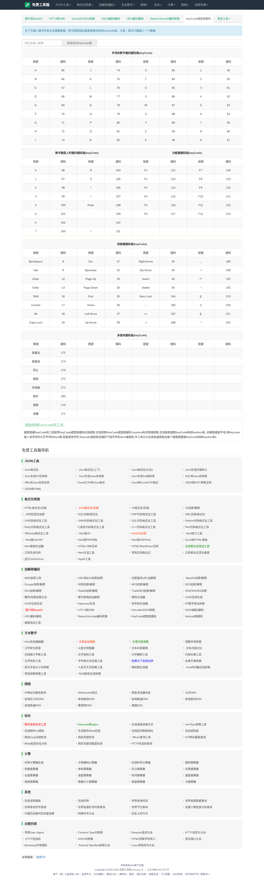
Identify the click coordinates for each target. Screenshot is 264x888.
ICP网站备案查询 (195, 737)
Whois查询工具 (141, 737)
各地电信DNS (86, 699)
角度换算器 (31, 781)
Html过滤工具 (86, 552)
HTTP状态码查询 (142, 743)
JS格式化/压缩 (140, 507)
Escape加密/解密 (35, 584)
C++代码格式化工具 (144, 527)
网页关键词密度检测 (90, 743)
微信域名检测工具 (35, 724)
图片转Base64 (33, 18)
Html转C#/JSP (34, 539)
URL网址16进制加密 (90, 577)
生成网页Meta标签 (89, 730)
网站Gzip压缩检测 (35, 737)
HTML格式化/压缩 (35, 507)
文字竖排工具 (86, 654)
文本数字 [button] (127, 4)
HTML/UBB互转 (87, 546)
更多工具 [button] (222, 18)
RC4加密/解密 (33, 590)
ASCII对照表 (85, 838)
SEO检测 (177, 874)
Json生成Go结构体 (143, 476)
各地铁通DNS (33, 705)
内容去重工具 (193, 654)
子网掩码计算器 (87, 762)
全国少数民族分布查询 (198, 807)
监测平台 (86, 874)
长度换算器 (31, 775)
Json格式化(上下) (89, 469)
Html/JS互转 (139, 533)
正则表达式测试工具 (197, 546)
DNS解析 (99, 874)
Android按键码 (194, 616)
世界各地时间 (140, 800)
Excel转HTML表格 (196, 539)
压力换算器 (138, 768)
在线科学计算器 (141, 762)
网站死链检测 (86, 737)
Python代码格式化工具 (199, 520)
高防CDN (111, 874)
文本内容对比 (193, 648)
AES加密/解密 (140, 584)
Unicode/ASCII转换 (83, 18)
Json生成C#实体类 (36, 476)
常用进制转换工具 (35, 673)
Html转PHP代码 (87, 539)
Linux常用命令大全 (143, 845)
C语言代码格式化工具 (91, 527)
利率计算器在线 (34, 762)
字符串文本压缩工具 (90, 660)
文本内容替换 (140, 648)
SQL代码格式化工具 (144, 520)
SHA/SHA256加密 (196, 590)
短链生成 (153, 874)
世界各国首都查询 (196, 800)
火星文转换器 (86, 648)
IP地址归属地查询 (35, 692)
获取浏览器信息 (141, 692)
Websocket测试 (87, 692)
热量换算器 (31, 768)
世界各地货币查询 (35, 807)
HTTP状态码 (33, 838)
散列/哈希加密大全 (36, 597)
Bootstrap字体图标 (36, 845)
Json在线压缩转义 (196, 469)
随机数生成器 (140, 667)
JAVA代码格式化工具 (90, 520)
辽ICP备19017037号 (158, 869)
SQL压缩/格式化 (88, 514)
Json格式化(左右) (142, 469)
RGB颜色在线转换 (89, 673)
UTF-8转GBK (57, 18)
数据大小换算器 (87, 781)
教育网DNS (85, 705)
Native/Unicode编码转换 (165, 18)
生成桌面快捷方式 (142, 724)
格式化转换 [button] (84, 4)
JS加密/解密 (192, 507)
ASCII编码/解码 (110, 18)
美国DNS (137, 705)
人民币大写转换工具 (90, 667)
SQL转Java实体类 (196, 476)
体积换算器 (85, 768)
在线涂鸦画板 (33, 800)
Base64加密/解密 (196, 577)
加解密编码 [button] (106, 4)
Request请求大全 (142, 832)
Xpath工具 (84, 558)
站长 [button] (157, 4)
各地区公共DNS (34, 699)
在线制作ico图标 (34, 730)
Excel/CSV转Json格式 (91, 482)
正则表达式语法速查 (197, 552)
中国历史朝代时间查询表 (39, 813)
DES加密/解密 (193, 584)
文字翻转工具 (140, 654)
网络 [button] (143, 4)
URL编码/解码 (135, 18)
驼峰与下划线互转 (142, 660)
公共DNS (190, 692)
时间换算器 (138, 775)
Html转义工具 (193, 533)
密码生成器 (138, 597)
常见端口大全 (193, 838)
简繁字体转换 (193, 641)
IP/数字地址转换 (195, 603)
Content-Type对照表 (90, 832)
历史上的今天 (140, 813)
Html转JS (84, 533)
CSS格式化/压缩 (88, 507)
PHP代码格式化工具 (144, 514)
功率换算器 (192, 768)
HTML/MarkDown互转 (145, 546)
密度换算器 (138, 781)
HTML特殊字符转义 (143, 838)
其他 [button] (184, 4)
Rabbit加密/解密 (88, 590)
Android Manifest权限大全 (94, 845)
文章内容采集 (140, 641)
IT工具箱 (165, 874)
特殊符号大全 (86, 813)
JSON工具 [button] (62, 4)
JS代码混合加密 (35, 514)
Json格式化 (31, 469)
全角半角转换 (193, 660)
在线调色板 (192, 730)
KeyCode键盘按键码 (198, 18)
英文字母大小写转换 (37, 667)
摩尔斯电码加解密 (89, 597)
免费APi (41, 857)
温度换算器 (85, 775)
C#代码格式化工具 (36, 520)
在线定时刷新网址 (142, 730)
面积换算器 (192, 762)
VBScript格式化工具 (37, 533)
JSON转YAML (33, 488)
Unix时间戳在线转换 (197, 667)
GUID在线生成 (33, 603)
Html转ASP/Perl (141, 539)
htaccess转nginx (88, 724)
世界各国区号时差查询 (91, 807)
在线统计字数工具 (35, 654)
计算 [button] (170, 4)
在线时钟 (83, 800)
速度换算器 (192, 775)
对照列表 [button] (200, 4)
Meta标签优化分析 (36, 743)
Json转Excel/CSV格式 (145, 482)
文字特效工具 (33, 660)
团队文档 (141, 874)
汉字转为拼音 (33, 648)
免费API (204, 874)
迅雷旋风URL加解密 (144, 577)
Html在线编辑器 (34, 641)
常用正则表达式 (141, 552)
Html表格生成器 (34, 546)
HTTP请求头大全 (195, 832)
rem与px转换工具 (195, 724)
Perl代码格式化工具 (197, 527)
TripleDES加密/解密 (143, 590)
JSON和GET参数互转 (198, 482)
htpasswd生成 (86, 603)
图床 (131, 874)
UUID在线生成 (194, 597)
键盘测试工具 (33, 622)
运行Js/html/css (34, 558)
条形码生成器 (140, 603)
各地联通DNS (140, 699)
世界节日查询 (140, 807)
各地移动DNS (193, 699)
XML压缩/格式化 (195, 514)
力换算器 (190, 781)
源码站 (122, 874)
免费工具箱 (40, 5)
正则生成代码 (33, 552)
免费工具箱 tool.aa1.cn (131, 869)
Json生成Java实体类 (91, 476)
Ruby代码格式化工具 (37, 527)
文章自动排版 (86, 641)
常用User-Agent (34, 832)
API (77, 874)
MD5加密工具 (33, 577)
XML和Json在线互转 (37, 482)
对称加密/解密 (86, 584)
